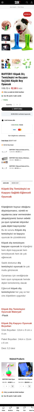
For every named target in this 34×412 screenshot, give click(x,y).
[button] (3, 35)
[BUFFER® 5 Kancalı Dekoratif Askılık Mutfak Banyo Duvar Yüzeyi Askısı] (4, 152)
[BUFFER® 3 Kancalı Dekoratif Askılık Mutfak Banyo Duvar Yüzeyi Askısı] (4, 168)
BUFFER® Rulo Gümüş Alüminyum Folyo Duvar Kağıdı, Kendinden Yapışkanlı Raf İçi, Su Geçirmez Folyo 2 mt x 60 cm (19, 158)
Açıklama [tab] (6, 183)
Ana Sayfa (13, 7)
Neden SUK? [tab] (15, 183)
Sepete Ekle (18, 109)
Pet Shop (21, 7)
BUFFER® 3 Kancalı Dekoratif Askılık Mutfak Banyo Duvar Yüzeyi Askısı (19, 166)
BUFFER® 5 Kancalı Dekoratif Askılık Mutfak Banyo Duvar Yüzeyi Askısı (19, 150)
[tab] (5, 183)
